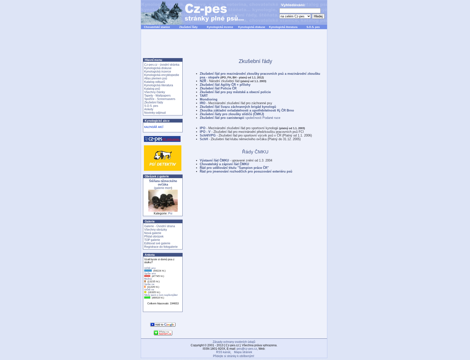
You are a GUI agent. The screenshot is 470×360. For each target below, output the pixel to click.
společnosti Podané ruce (240, 118)
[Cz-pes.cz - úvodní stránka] (190, 12)
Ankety (148, 109)
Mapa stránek (243, 352)
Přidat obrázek (154, 236)
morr (168, 188)
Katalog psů (152, 88)
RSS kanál (223, 352)
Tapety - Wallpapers (157, 95)
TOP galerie (152, 240)
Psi (170, 213)
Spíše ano (150, 273)
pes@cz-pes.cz (247, 348)
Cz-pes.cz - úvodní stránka (161, 64)
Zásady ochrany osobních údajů (234, 342)
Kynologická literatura (283, 26)
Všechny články (154, 92)
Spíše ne (149, 284)
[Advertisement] (234, 46)
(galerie (163, 184)
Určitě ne (149, 289)
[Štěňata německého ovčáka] (163, 210)
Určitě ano (150, 268)
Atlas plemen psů (155, 78)
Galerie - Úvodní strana (159, 226)
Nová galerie (152, 233)
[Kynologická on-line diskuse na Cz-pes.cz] (162, 139)
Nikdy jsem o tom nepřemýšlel (160, 295)
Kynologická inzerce (220, 26)
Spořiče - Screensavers (159, 99)
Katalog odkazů (154, 82)
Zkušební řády (188, 26)
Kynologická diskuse (251, 26)
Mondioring (208, 99)
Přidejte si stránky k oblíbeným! (233, 356)
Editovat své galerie (157, 243)
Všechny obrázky (155, 229)
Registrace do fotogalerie (161, 246)
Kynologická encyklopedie (161, 75)
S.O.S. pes (313, 26)
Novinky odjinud (155, 112)
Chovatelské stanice (157, 26)
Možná (148, 278)
